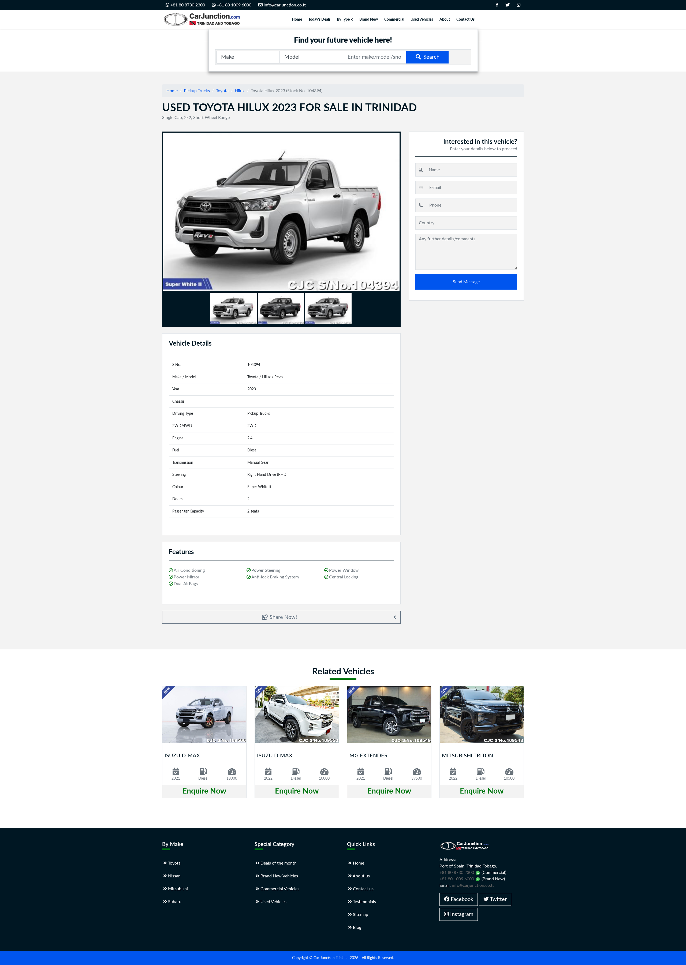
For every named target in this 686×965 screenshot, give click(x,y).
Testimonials (364, 902)
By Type (343, 19)
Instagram (461, 914)
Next (405, 212)
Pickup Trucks (197, 91)
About (444, 19)
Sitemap (360, 914)
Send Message (466, 282)
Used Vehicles (422, 19)
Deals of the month (278, 863)
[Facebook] (497, 5)
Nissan (174, 876)
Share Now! (282, 617)
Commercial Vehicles (279, 889)
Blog (356, 927)
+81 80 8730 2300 (187, 5)
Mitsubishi (177, 889)
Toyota (222, 91)
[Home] (202, 19)
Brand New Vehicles (278, 876)
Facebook (461, 899)
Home (297, 19)
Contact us (363, 889)
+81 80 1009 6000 (233, 5)
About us (361, 876)
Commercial (394, 19)
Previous (159, 212)
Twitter (498, 899)
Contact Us (465, 19)
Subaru (174, 902)
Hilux (240, 91)
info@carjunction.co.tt (285, 5)
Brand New (368, 19)
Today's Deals (319, 19)
